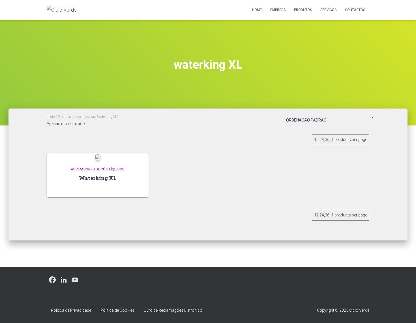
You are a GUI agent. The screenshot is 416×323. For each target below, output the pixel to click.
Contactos (355, 10)
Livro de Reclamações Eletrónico (173, 310)
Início (51, 117)
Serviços (328, 10)
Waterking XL (98, 178)
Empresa (278, 10)
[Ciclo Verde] (61, 10)
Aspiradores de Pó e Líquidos (98, 169)
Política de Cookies (117, 310)
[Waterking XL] (97, 156)
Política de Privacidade (71, 310)
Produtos (303, 10)
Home (257, 10)
